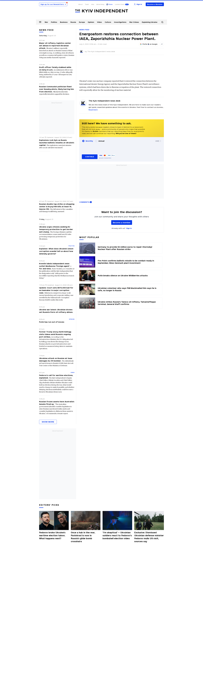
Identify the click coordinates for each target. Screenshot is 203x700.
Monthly (89, 141)
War (46, 22)
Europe (82, 22)
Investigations (120, 22)
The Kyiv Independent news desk (101, 51)
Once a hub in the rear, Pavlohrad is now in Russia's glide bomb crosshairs (83, 537)
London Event (120, 4)
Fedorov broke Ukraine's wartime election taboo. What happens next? (52, 535)
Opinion (91, 22)
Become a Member (155, 4)
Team (87, 4)
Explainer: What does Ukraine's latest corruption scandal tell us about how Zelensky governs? (56, 251)
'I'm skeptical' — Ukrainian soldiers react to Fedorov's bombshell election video (117, 535)
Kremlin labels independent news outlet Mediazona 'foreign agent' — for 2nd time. (55, 266)
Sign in (129, 228)
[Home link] (101, 11)
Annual (101, 141)
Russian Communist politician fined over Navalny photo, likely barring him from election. (56, 89)
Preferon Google (150, 44)
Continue (89, 157)
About (80, 4)
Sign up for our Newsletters (53, 4)
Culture (108, 22)
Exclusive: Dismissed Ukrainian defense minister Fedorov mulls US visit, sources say (149, 537)
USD (157, 141)
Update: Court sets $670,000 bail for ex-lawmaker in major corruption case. (56, 290)
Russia (73, 22)
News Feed (84, 30)
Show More (48, 422)
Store (110, 4)
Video (99, 22)
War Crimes (134, 22)
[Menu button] (40, 22)
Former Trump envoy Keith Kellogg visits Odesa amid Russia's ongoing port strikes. (55, 334)
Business (64, 22)
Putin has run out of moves (51, 322)
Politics (54, 22)
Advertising (100, 4)
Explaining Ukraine (149, 22)
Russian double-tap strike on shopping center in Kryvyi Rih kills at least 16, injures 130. (56, 206)
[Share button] (162, 44)
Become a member (122, 223)
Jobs (92, 4)
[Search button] (162, 22)
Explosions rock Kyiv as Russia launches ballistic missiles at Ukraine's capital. (56, 142)
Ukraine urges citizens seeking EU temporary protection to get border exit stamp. (56, 229)
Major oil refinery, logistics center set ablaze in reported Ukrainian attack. (55, 45)
